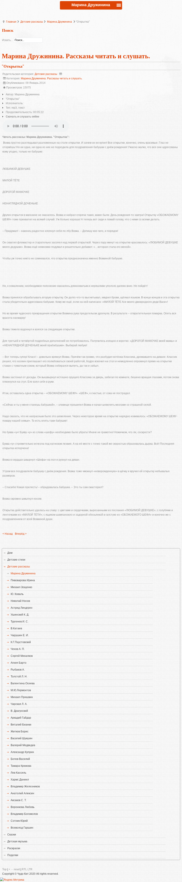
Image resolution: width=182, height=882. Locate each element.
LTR (30, 869)
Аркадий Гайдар (21, 717)
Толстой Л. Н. (19, 676)
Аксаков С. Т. (18, 800)
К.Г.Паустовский (21, 642)
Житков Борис (19, 731)
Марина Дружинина (59, 21)
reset (17, 869)
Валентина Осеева (23, 683)
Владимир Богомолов (24, 814)
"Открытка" (13, 66)
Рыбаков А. (18, 669)
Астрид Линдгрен (21, 607)
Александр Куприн (22, 752)
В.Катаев (16, 628)
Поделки (12, 855)
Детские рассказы (31, 21)
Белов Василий (20, 759)
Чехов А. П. (18, 649)
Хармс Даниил (20, 779)
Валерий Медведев (23, 745)
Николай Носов (20, 600)
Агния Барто (18, 662)
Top (4, 869)
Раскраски (13, 848)
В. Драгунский (19, 710)
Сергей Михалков (22, 655)
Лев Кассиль (18, 772)
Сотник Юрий (19, 820)
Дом (9, 552)
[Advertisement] (91, 268)
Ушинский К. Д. (20, 614)
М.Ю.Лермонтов (21, 690)
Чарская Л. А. (19, 704)
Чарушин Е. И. (20, 635)
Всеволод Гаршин (22, 827)
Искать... (7, 40)
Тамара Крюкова (21, 765)
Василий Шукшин (21, 738)
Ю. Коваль (17, 594)
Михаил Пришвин (22, 697)
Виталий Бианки (21, 724)
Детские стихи (16, 559)
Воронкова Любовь (22, 807)
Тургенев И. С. (19, 621)
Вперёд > (21, 533)
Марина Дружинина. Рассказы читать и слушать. (51, 78)
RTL (24, 869)
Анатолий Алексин (22, 793)
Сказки (11, 834)
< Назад (7, 533)
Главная (11, 21)
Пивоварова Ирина (23, 580)
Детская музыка (17, 841)
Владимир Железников (25, 786)
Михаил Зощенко (21, 587)
